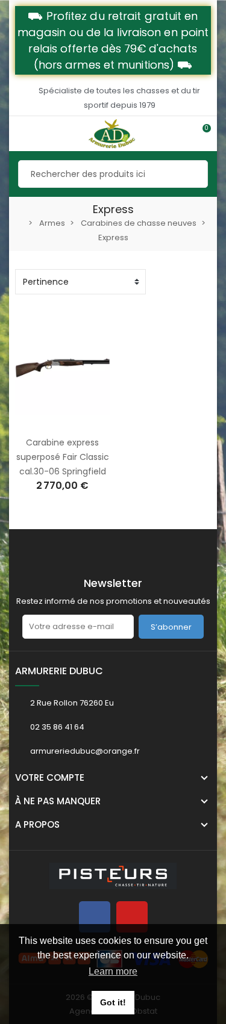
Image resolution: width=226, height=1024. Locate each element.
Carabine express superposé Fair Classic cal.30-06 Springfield (62, 456)
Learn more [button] (113, 971)
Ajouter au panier (50, 422)
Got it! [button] (113, 1002)
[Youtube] (132, 916)
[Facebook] (94, 916)
